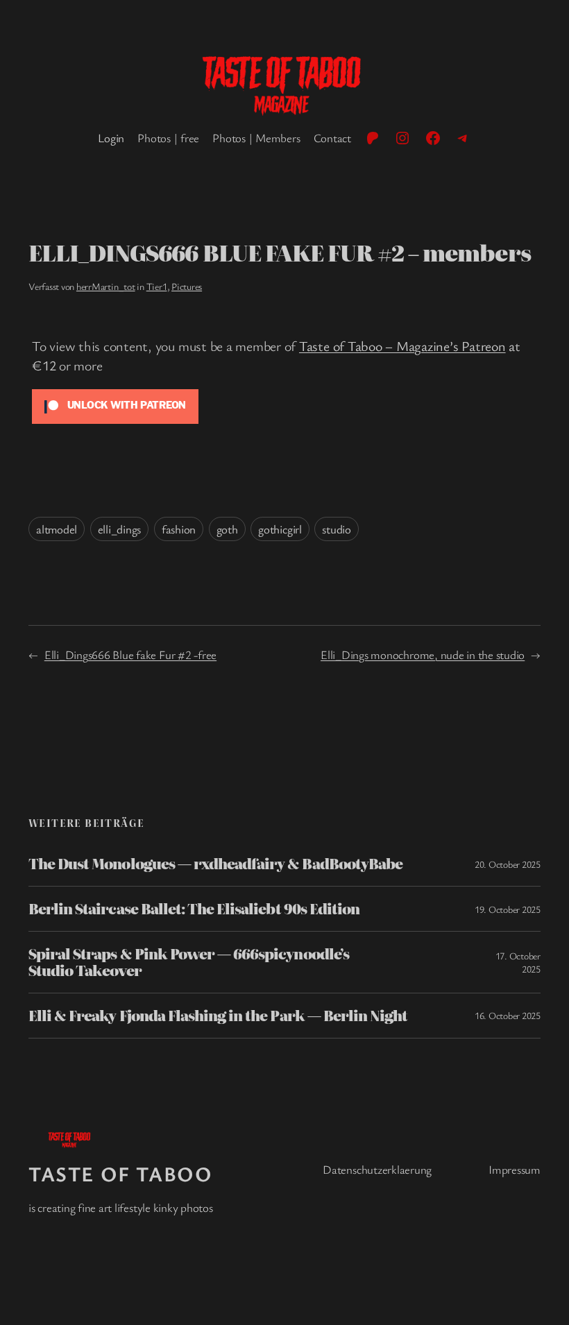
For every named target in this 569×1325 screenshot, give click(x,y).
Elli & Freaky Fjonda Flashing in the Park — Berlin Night (217, 1015)
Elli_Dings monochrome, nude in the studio (423, 654)
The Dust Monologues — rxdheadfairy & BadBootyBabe (215, 863)
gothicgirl (280, 529)
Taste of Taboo (120, 1173)
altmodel (56, 529)
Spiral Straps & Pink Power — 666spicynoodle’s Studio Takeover (188, 962)
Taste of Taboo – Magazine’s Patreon (402, 345)
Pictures (186, 286)
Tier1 (156, 286)
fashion (179, 529)
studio (336, 529)
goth (227, 529)
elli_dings (120, 529)
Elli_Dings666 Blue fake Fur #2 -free (130, 654)
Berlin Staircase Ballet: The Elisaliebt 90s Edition (193, 908)
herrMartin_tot (105, 286)
